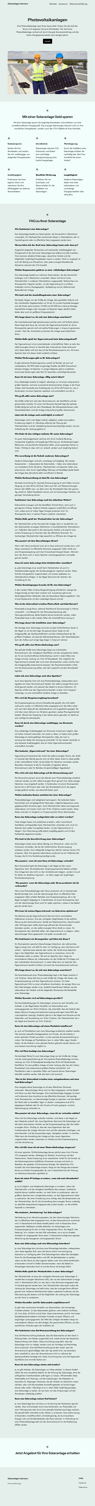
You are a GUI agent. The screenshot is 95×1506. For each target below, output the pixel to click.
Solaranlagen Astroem (18, 4)
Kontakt (47, 41)
